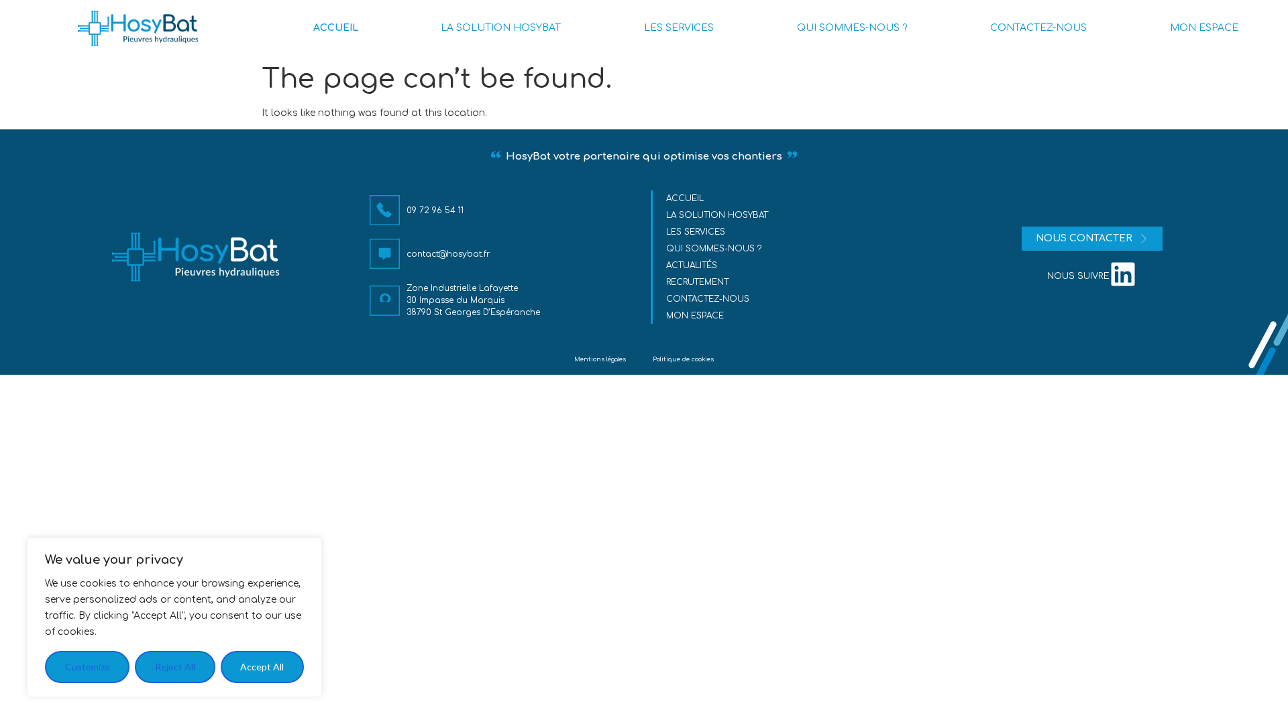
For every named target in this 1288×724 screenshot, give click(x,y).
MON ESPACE (1204, 28)
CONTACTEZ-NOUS (1038, 28)
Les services (695, 232)
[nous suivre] (1123, 274)
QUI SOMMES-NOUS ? (852, 28)
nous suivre (1078, 276)
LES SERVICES (679, 28)
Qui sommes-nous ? (713, 248)
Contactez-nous (707, 299)
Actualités (691, 265)
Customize (87, 666)
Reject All (175, 666)
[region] (174, 617)
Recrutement (697, 282)
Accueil (685, 198)
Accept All (262, 666)
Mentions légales (600, 359)
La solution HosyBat (717, 215)
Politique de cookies (683, 359)
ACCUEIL (335, 28)
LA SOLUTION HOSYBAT (501, 28)
